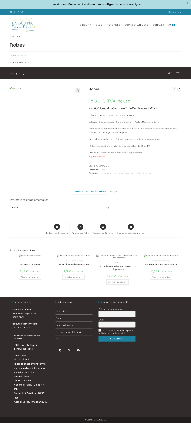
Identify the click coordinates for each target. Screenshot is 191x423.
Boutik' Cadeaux (71, 261)
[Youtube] (78, 350)
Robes (178, 72)
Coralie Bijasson (124, 122)
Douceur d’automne (30, 264)
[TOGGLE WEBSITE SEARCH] (180, 25)
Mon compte (174, 12)
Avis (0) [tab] (113, 191)
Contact (59, 318)
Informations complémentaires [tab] (90, 191)
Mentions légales (64, 325)
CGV (58, 339)
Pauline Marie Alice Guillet (146, 122)
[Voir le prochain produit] (179, 89)
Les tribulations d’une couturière (74, 264)
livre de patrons (145, 173)
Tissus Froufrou (164, 261)
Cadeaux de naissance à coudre (161, 264)
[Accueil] (169, 72)
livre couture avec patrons (125, 173)
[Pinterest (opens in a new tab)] (14, 12)
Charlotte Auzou (106, 122)
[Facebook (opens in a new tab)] (11, 12)
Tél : (22, 327)
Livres (102, 169)
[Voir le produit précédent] (174, 89)
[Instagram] (69, 350)
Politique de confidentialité (69, 332)
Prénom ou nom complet (110, 309)
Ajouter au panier (30, 277)
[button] (78, 90)
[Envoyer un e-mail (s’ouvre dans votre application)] (22, 12)
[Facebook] (60, 350)
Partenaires (61, 311)
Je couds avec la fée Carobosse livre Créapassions (117, 268)
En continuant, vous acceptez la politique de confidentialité (116, 331)
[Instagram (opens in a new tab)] (18, 12)
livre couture (105, 173)
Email (101, 319)
